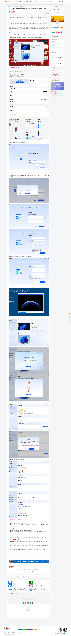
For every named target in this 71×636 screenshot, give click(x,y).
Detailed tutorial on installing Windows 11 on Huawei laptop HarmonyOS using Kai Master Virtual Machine (27, 9)
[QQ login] (23, 603)
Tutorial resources (12, 6)
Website (59, 74)
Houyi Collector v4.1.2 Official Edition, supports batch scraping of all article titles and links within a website (20, 589)
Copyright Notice (24, 629)
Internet (56, 74)
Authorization (53, 44)
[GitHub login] (32, 603)
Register (62, 1)
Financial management (56, 76)
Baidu (52, 76)
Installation (59, 73)
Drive (52, 69)
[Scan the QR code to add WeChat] (69, 317)
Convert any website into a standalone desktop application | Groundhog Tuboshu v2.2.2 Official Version (41, 589)
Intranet (57, 44)
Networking (56, 75)
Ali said (57, 69)
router (52, 73)
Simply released (60, 75)
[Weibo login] (27, 603)
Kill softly (56, 80)
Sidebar (53, 45)
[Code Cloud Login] (28, 603)
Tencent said (53, 74)
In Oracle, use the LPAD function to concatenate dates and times (20, 585)
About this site (35, 629)
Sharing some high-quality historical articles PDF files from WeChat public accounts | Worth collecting (41, 581)
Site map (32, 629)
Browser (55, 79)
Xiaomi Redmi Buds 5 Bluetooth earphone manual (58, 57)
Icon (55, 42)
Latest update (60, 49)
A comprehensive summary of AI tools (57, 55)
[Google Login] (34, 603)
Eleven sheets (12, 11)
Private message (46, 11)
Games (53, 79)
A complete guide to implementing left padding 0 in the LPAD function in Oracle (20, 581)
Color (59, 44)
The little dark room (28, 629)
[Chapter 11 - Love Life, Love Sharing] (7, 627)
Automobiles (58, 79)
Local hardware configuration (57, 9)
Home (9, 6)
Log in (60, 1)
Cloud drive (53, 75)
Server (58, 80)
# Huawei (10, 567)
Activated (53, 42)
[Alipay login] (30, 603)
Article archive (20, 629)
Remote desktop (59, 42)
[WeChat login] (25, 603)
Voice (57, 73)
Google (55, 73)
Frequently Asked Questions (57, 12)
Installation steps (55, 11)
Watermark (53, 80)
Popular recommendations (54, 49)
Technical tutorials (18, 6)
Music (54, 69)
